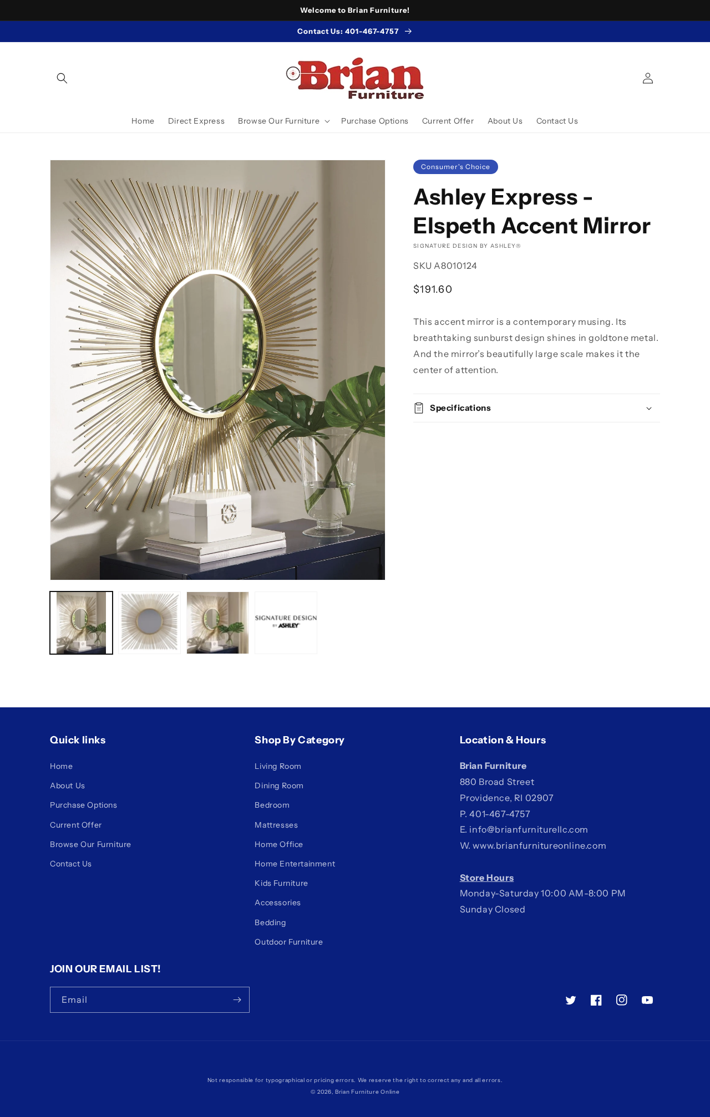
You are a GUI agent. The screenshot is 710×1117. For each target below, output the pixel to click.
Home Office (279, 844)
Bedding (270, 922)
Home (61, 766)
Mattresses (276, 825)
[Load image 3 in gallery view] (217, 622)
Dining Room (279, 785)
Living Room (278, 766)
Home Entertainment (295, 864)
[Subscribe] (237, 1000)
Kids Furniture (281, 883)
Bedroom (272, 805)
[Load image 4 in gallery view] (286, 622)
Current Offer (76, 825)
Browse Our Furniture (90, 844)
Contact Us (71, 864)
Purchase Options (84, 805)
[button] (62, 78)
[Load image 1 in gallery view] (81, 622)
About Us (67, 785)
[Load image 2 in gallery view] (149, 622)
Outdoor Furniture (289, 942)
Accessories (278, 902)
